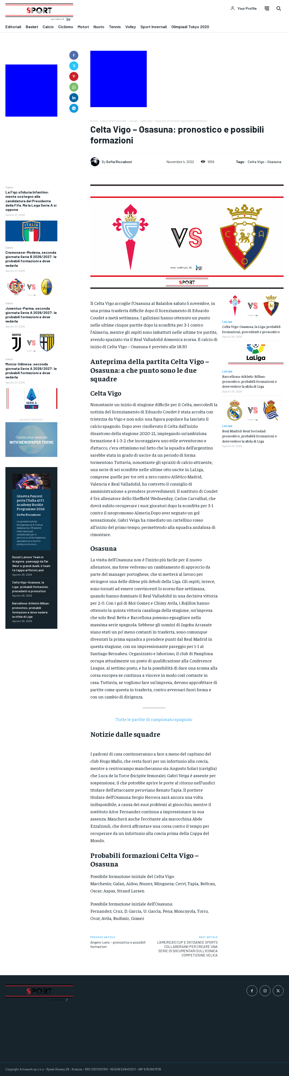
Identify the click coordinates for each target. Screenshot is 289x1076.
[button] (279, 8)
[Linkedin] (73, 97)
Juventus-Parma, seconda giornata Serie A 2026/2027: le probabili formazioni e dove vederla (31, 314)
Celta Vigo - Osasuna (264, 161)
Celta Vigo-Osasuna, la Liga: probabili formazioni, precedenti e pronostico (30, 586)
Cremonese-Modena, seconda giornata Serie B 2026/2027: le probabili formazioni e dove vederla (31, 258)
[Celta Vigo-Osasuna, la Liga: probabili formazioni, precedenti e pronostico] (253, 305)
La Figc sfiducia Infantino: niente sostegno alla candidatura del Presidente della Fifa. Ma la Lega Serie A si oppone (30, 201)
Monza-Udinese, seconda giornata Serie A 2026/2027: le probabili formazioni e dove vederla (31, 370)
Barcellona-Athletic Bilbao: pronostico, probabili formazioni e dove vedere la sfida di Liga (249, 381)
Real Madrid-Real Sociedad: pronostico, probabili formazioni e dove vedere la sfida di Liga (249, 436)
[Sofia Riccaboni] (96, 161)
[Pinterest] (73, 76)
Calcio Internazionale (113, 120)
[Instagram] (265, 990)
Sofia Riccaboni (29, 514)
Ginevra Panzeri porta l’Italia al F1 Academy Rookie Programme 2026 (31, 502)
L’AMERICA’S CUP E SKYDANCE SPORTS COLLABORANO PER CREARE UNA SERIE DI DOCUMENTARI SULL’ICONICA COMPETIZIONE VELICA (187, 948)
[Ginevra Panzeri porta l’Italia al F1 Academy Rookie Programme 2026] (31, 481)
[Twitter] (73, 65)
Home (94, 120)
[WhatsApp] (73, 87)
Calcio (9, 187)
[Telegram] (73, 108)
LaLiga (133, 120)
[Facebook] (73, 55)
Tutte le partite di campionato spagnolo (154, 719)
